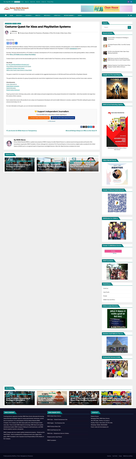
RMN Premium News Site (53, 426)
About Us (27, 1)
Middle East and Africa (109, 299)
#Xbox (69, 33)
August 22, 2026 (44, 402)
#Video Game (63, 33)
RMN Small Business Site (54, 430)
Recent (19, 23)
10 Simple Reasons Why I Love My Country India (50, 399)
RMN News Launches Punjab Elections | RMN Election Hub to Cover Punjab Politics (116, 400)
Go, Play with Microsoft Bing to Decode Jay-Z (17, 64)
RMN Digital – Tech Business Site (56, 423)
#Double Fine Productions (35, 33)
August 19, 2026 (108, 402)
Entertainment (69, 15)
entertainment (73, 48)
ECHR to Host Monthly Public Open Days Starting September (83, 399)
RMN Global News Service (54, 416)
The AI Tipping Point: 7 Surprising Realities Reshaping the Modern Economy (50, 166)
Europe (105, 296)
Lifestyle (57, 15)
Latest (8, 162)
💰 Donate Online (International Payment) (63, 117)
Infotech (47, 15)
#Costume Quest (24, 33)
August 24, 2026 (11, 402)
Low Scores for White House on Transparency (22, 130)
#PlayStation (45, 33)
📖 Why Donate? (51, 121)
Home (22, 1)
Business (29, 15)
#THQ (51, 33)
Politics (19, 15)
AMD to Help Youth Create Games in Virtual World (19, 70)
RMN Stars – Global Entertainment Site (57, 419)
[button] (128, 15)
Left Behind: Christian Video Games (15, 68)
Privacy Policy (50, 1)
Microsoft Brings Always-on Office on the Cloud (81, 130)
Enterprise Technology (48, 162)
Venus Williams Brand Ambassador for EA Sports (18, 66)
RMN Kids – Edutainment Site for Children (58, 433)
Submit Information (11, 88)
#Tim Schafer (56, 33)
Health (37, 15)
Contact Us (43, 1)
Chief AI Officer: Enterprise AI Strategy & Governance (18, 166)
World (72, 162)
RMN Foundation (51, 440)
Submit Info (32, 1)
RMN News (14, 31)
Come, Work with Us (11, 84)
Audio (80, 15)
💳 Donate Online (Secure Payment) (39, 117)
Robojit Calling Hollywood (13, 90)
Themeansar (30, 456)
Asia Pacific (106, 292)
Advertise (38, 1)
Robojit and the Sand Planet (54, 436)
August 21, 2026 (76, 402)
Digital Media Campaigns (12, 86)
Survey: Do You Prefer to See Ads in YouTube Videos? (82, 166)
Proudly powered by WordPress (10, 456)
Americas (40, 162)
